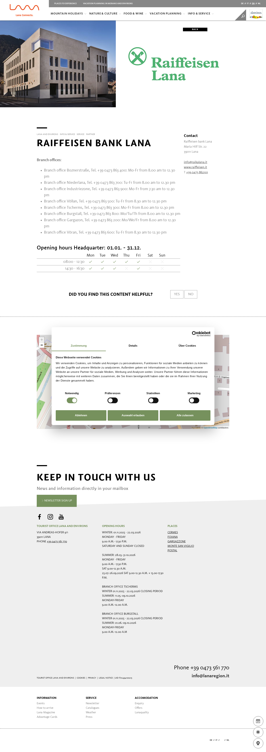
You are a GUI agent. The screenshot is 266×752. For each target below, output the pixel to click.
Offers (138, 708)
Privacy (92, 678)
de (242, 4)
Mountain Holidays (67, 13)
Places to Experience (65, 4)
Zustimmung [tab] (79, 345)
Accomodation (146, 698)
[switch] (112, 400)
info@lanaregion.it (210, 676)
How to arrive (45, 708)
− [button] (42, 345)
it (248, 4)
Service (91, 698)
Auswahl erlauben (133, 415)
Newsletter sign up (58, 500)
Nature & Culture (103, 13)
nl (259, 4)
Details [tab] (133, 345)
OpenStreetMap (210, 427)
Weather (91, 712)
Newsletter (92, 703)
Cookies (81, 678)
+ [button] (42, 339)
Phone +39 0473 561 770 (201, 668)
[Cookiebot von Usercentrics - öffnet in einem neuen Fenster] (194, 333)
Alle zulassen (185, 415)
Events (41, 703)
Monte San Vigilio (181, 546)
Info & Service (199, 13)
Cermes (173, 532)
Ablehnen (81, 415)
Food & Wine (133, 13)
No (190, 294)
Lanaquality (142, 712)
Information (46, 698)
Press (89, 717)
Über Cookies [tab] (187, 345)
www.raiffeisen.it (195, 167)
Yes (177, 294)
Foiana (173, 537)
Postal (172, 550)
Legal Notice (106, 678)
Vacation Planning (165, 13)
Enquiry (139, 703)
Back (195, 29)
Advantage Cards (47, 717)
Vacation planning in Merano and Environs (108, 4)
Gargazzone (177, 541)
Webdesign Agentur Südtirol (41, 740)
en (253, 4)
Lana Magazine (46, 712)
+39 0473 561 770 (57, 541)
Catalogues (92, 708)
